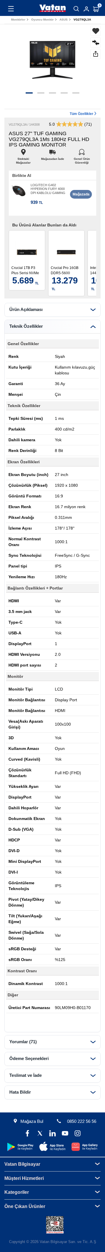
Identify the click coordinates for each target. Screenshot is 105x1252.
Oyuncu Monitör (42, 19)
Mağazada (81, 194)
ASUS (64, 19)
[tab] (52, 309)
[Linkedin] (52, 1134)
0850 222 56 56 (81, 1121)
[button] (29, 93)
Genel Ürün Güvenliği (82, 157)
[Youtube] (65, 1134)
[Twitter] (40, 1134)
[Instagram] (77, 1134)
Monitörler (18, 19)
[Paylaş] (95, 54)
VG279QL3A (82, 19)
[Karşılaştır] (95, 42)
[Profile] (86, 9)
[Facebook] (27, 1134)
